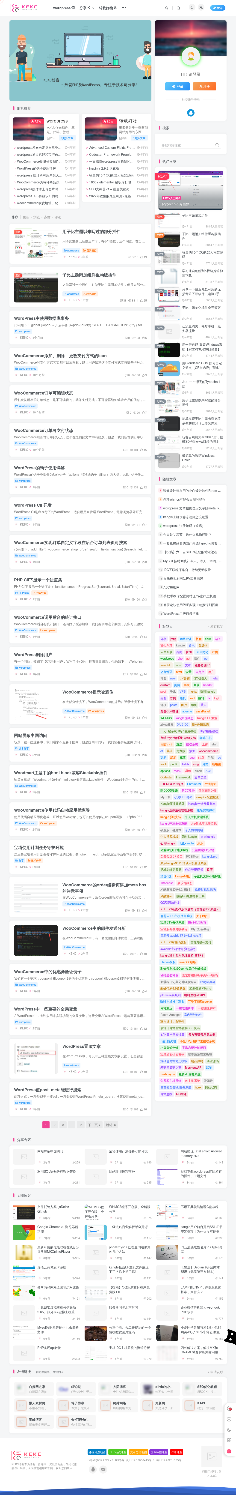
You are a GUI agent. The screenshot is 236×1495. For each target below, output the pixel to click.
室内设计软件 (193, 1014)
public (174, 764)
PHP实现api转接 (49, 1347)
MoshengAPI (193, 1067)
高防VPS (166, 744)
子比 (173, 691)
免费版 (180, 751)
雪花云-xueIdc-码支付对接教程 (180, 935)
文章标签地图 (159, 1452)
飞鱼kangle (186, 843)
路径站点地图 (97, 1452)
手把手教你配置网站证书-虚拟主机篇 (189, 596)
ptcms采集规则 (170, 995)
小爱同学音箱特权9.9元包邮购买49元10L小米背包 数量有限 (201, 1332)
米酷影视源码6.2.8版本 (175, 889)
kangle (180, 645)
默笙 (209, 1067)
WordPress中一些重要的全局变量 (45, 1009)
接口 (204, 705)
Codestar (166, 777)
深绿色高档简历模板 (173, 1061)
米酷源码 (166, 896)
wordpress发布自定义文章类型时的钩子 (45, 147)
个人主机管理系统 (197, 817)
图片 (184, 705)
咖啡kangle (208, 691)
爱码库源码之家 (170, 1067)
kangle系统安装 (170, 817)
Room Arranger (170, 1014)
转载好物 (128, 120)
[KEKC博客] (26, 1455)
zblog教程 (167, 724)
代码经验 (41, 593)
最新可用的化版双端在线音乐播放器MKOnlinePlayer (58, 1249)
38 (125, 300)
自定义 (199, 672)
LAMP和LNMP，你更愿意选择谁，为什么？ (200, 1289)
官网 (173, 698)
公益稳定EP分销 (203, 850)
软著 (210, 869)
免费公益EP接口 (171, 856)
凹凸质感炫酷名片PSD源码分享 (201, 1249)
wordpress (57, 120)
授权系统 (192, 744)
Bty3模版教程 (209, 731)
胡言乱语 (166, 672)
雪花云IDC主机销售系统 (176, 916)
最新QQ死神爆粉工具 (190, 896)
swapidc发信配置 (207, 797)
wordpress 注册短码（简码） (184, 525)
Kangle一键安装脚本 (201, 803)
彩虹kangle (189, 836)
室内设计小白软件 (172, 1021)
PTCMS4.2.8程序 (171, 784)
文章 (188, 665)
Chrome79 (194, 784)
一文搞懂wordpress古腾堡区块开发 (114, 161)
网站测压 (166, 1008)
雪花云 (208, 1080)
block (198, 770)
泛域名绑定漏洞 (170, 869)
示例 (194, 705)
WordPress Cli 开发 (33, 505)
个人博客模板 (169, 836)
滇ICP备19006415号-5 (140, 1460)
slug (196, 764)
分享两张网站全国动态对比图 (58, 1287)
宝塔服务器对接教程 (173, 929)
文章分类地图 (138, 1452)
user (173, 678)
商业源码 (213, 1061)
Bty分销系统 (200, 724)
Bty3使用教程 (197, 922)
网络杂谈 (186, 639)
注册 (206, 86)
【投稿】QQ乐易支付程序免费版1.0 (129, 1289)
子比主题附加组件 (195, 215)
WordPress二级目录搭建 (181, 613)
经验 (208, 639)
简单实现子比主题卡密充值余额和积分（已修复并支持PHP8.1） (201, 423)
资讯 (192, 645)
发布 (220, 8)
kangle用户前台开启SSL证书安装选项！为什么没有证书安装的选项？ (201, 1231)
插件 (197, 658)
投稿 (173, 639)
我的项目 (91, 250)
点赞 (47, 217)
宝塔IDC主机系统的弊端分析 (129, 1347)
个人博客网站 (194, 830)
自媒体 (202, 645)
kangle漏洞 (207, 982)
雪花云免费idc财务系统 (175, 1087)
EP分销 (185, 678)
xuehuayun (167, 1074)
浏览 (36, 217)
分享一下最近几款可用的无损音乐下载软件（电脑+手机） (201, 293)
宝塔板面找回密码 (172, 1054)
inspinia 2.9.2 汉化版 (104, 168)
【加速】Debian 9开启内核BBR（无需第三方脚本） (199, 1269)
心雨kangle (167, 843)
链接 (163, 705)
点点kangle (208, 836)
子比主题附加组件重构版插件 (89, 275)
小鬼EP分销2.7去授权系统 (197, 1041)
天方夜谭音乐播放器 (201, 1034)
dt (161, 751)
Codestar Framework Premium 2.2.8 (115, 154)
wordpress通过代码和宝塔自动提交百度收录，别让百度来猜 (60, 154)
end (192, 698)
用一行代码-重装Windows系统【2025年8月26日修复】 (202, 346)
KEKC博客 (118, 1460)
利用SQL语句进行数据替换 (56, 1171)
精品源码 (197, 1061)
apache (187, 711)
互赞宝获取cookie (200, 1001)
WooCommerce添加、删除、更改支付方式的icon (60, 356)
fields (185, 764)
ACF (209, 770)
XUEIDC (183, 724)
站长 (218, 639)
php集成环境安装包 (204, 823)
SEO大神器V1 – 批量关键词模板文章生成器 (120, 189)
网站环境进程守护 (122, 1171)
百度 (179, 652)
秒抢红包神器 (169, 975)
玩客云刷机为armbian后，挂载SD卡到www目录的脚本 (202, 439)
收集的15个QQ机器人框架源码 (111, 175)
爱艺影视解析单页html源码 (200, 975)
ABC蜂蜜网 (171, 587)
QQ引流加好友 (170, 902)
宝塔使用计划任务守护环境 (39, 847)
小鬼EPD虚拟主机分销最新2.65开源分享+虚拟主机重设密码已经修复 (57, 1312)
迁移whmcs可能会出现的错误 (184, 499)
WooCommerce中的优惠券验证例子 (48, 972)
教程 (199, 639)
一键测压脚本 (207, 1008)
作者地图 (176, 1452)
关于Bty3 (202, 916)
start (215, 744)
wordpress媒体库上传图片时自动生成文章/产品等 (52, 189)
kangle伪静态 (184, 718)
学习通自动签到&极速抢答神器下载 (202, 273)
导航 (211, 757)
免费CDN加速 (169, 711)
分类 (205, 764)
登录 (180, 86)
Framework (183, 777)
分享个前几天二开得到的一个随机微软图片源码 (130, 1329)
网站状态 (211, 1087)
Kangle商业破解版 (172, 803)
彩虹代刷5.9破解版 (173, 988)
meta (214, 678)
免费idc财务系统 (190, 1074)
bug (192, 757)
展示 (173, 757)
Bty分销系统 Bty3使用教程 (178, 731)
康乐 (200, 843)
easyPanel (203, 711)
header (207, 685)
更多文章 (67, 138)
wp (205, 658)
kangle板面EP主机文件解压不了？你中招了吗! (128, 1269)
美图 (163, 698)
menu (177, 770)
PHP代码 (24, 593)
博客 (163, 678)
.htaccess (167, 883)
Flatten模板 (168, 962)
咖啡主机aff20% (195, 995)
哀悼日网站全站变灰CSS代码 (180, 1028)
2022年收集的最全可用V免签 (110, 196)
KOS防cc (192, 856)
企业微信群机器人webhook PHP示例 (199, 1309)
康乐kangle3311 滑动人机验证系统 (183, 863)
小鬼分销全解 (169, 1047)
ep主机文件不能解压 (207, 876)
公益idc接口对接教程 (174, 850)
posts (173, 705)
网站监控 (166, 1094)
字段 (187, 685)
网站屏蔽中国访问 (30, 735)
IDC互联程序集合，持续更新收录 (187, 569)
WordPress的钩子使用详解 (36, 168)
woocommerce (208, 751)
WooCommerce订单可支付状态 (43, 430)
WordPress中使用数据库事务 (41, 318)
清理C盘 (165, 876)
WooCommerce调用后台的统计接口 (48, 617)
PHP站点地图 (117, 1452)
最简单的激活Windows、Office (200, 457)
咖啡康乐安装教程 (200, 1054)
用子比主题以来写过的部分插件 (91, 231)
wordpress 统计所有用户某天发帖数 (43, 175)
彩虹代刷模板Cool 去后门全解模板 (183, 968)
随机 (183, 698)
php (180, 658)
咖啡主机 (206, 738)
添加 (192, 751)
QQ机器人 (200, 678)
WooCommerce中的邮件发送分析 (94, 928)
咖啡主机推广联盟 (172, 1001)
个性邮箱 (210, 784)
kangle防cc (209, 856)
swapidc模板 (187, 962)
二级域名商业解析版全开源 (128, 1226)
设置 (189, 672)
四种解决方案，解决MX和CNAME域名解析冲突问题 (199, 1349)
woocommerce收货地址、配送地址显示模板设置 (52, 202)
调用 (188, 770)
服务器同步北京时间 (123, 1307)
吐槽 (215, 652)
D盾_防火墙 (168, 1041)
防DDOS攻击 (169, 790)
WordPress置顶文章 (81, 1046)
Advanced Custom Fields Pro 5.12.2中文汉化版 (123, 147)
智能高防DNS (207, 790)
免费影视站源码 (205, 889)
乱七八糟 (166, 645)
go (219, 757)
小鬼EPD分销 (183, 797)
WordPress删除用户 (33, 655)
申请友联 (216, 1372)
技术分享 (24, 748)
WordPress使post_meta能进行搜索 (47, 1090)
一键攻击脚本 (185, 1008)
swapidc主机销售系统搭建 (177, 949)
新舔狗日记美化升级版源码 (178, 982)
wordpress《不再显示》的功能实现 (42, 196)
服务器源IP (202, 665)
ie (209, 698)
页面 (177, 685)
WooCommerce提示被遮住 (87, 692)
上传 (205, 744)
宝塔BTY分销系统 (172, 922)
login (217, 698)
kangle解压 (182, 876)
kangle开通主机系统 (173, 823)
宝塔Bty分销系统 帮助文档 (178, 738)
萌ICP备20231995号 (169, 1460)
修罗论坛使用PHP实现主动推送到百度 (190, 604)
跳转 (201, 698)
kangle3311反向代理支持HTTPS (182, 955)
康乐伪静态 (184, 883)
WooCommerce (27, 368)
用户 (211, 672)
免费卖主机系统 (170, 1080)
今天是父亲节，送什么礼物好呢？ (187, 534)
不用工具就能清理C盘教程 (199, 1206)
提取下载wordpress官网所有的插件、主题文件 (200, 1173)
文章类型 (200, 777)
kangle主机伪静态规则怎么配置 (185, 516)
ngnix (193, 691)
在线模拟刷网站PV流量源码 (183, 578)
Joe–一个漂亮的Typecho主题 (201, 384)
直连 (179, 744)
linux (178, 665)
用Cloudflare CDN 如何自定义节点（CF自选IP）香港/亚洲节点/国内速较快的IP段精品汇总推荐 (202, 370)
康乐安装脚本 (206, 810)
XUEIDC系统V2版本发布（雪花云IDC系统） (189, 909)
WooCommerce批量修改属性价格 (41, 161)
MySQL (165, 797)
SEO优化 (202, 652)
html (179, 672)
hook (198, 1087)
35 (81, 1124)
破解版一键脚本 (170, 830)
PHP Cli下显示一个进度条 (38, 580)
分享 (21, 860)
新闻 (189, 652)
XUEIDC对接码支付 (173, 942)
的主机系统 (192, 1080)
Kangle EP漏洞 (207, 718)
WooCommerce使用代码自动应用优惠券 (52, 810)
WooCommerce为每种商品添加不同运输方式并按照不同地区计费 (64, 182)
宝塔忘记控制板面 (194, 1047)
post (163, 691)
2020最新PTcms (200, 988)
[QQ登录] (191, 113)
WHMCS (166, 718)
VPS (183, 691)
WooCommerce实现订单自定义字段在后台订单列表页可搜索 (70, 542)
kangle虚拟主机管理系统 (176, 810)
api (188, 658)
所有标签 (216, 626)
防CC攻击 (188, 790)
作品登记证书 (194, 869)
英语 (170, 751)
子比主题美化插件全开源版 (201, 307)
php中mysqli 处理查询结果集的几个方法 (129, 1249)
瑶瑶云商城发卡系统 (51, 1267)
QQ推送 (181, 1094)
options (165, 770)
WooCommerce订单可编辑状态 (43, 393)
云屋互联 (166, 652)
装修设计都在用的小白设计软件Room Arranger (197, 490)
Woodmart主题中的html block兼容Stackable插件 (61, 773)
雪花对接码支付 (200, 942)
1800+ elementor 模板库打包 (110, 182)
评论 (58, 217)
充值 (183, 757)
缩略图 (216, 764)
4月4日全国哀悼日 (172, 1034)
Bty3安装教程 (200, 929)
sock (163, 764)
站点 (201, 757)
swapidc (165, 665)
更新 (26, 217)
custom (165, 685)
